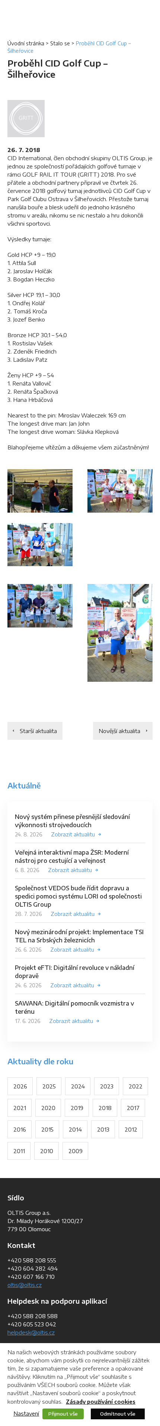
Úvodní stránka (25, 43)
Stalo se (60, 43)
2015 (47, 1129)
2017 (133, 1107)
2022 (136, 1086)
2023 (106, 1086)
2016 (19, 1129)
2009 (75, 1151)
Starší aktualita (38, 730)
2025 (49, 1086)
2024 (78, 1086)
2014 (75, 1129)
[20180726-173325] (120, 491)
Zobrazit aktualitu (73, 834)
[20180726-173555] (40, 491)
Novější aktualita (119, 730)
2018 (105, 1107)
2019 (77, 1107)
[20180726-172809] (40, 605)
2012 (131, 1129)
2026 (20, 1086)
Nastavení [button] (26, 1413)
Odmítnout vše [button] (117, 1414)
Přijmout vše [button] (63, 1414)
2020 (48, 1107)
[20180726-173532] (120, 633)
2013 (103, 1129)
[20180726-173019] (40, 545)
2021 (19, 1107)
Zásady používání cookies (100, 1401)
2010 (46, 1151)
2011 (19, 1151)
